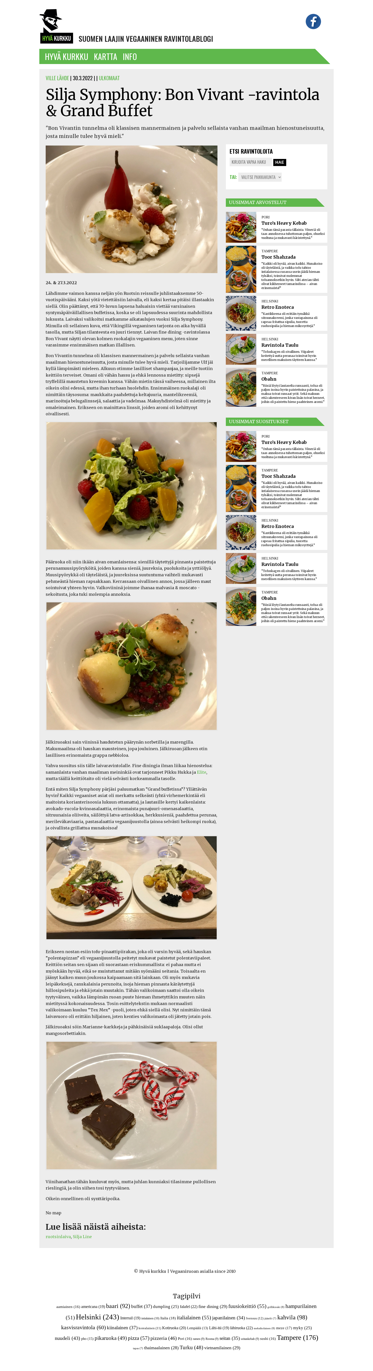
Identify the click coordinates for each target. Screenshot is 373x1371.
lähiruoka (241, 1327)
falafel (188, 1306)
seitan (229, 1338)
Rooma (212, 1339)
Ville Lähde (57, 78)
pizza (138, 1338)
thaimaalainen (161, 1347)
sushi (268, 1339)
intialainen (150, 1318)
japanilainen (228, 1317)
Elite (201, 772)
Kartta (105, 56)
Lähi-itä (219, 1328)
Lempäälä (197, 1328)
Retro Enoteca (277, 307)
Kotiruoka (174, 1328)
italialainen (194, 1318)
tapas (138, 1348)
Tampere (297, 1337)
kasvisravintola (83, 1327)
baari (118, 1306)
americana (93, 1306)
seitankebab (250, 1339)
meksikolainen (264, 1328)
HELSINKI (270, 301)
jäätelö (270, 1318)
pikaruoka (111, 1338)
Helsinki (97, 1317)
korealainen (150, 1328)
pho (87, 1339)
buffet (141, 1306)
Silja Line (82, 1236)
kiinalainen (122, 1327)
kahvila (292, 1317)
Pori (185, 1339)
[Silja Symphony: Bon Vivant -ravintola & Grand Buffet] (131, 276)
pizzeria (163, 1338)
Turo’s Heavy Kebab (284, 223)
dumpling (166, 1306)
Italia (168, 1318)
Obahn (269, 379)
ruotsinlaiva (58, 1236)
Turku (191, 1347)
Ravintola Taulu (279, 345)
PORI (266, 217)
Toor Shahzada (278, 257)
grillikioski (275, 1306)
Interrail (130, 1318)
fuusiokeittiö (247, 1306)
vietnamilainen (222, 1347)
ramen (199, 1339)
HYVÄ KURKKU (66, 56)
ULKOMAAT (109, 78)
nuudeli (67, 1338)
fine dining (212, 1306)
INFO (130, 56)
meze (284, 1328)
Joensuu (254, 1318)
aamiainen (68, 1307)
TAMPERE (270, 251)
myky (302, 1327)
